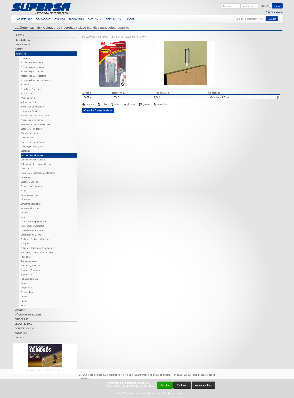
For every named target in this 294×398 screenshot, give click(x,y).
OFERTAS (59, 18)
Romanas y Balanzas (30, 266)
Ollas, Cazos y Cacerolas (32, 226)
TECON (129, 18)
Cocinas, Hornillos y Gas (32, 146)
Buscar (272, 18)
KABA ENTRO (113, 18)
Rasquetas (26, 257)
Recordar (264, 5)
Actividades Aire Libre (31, 89)
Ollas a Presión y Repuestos (34, 221)
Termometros (27, 292)
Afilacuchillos (27, 93)
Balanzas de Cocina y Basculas (35, 124)
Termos (24, 296)
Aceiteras (25, 85)
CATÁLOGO (43, 18)
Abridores (25, 58)
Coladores (25, 151)
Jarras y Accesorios (29, 195)
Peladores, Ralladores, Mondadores (37, 248)
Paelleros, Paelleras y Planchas (35, 239)
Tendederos (26, 288)
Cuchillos (25, 168)
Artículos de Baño (29, 102)
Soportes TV (26, 274)
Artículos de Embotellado (32, 107)
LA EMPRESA (24, 18)
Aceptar (165, 385)
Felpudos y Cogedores (31, 186)
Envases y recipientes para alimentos (38, 173)
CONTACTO (95, 18)
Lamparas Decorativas (31, 204)
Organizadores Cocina (31, 235)
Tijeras (24, 301)
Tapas (23, 283)
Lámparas (25, 199)
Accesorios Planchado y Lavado (35, 80)
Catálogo (21, 27)
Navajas (24, 217)
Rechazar (182, 385)
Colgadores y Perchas (32, 155)
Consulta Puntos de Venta (98, 110)
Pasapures (26, 243)
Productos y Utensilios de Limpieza (37, 252)
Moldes (24, 213)
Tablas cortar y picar (30, 279)
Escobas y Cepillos (29, 182)
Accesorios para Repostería (33, 76)
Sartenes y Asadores (30, 270)
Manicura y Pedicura (30, 208)
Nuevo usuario (274, 12)
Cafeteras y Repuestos (31, 129)
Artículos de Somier (30, 111)
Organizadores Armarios (32, 230)
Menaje (35, 27)
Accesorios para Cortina (32, 71)
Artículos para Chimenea (32, 120)
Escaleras (25, 177)
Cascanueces (27, 138)
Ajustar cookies (253, 365)
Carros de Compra (29, 133)
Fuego (24, 190)
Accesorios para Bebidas (32, 67)
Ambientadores (28, 98)
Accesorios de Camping (32, 62)
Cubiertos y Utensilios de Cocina (36, 164)
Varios (23, 305)
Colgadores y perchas (59, 27)
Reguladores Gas (29, 261)
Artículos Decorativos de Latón (35, 115)
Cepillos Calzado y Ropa (32, 142)
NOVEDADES (76, 18)
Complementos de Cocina (33, 160)
